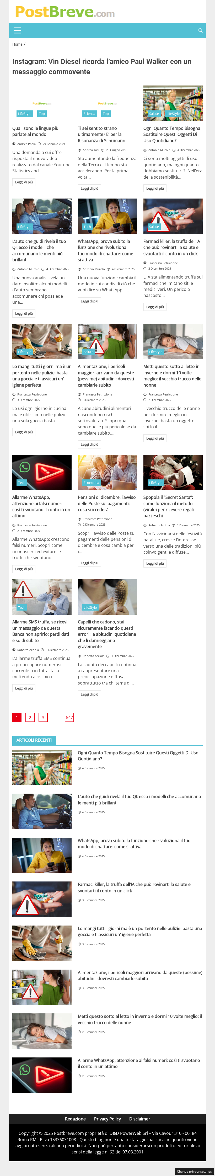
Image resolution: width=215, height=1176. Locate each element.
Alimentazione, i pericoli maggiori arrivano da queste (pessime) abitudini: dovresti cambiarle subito (106, 376)
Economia (91, 482)
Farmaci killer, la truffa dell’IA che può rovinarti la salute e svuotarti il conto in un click (171, 247)
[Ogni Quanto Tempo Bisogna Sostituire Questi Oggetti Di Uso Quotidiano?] (173, 103)
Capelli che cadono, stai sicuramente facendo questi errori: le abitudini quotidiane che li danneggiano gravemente (107, 634)
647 (69, 717)
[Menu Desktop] (17, 30)
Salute (154, 113)
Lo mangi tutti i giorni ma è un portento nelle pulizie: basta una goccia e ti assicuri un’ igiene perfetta (42, 376)
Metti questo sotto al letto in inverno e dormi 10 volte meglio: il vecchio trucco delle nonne (172, 376)
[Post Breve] (64, 11)
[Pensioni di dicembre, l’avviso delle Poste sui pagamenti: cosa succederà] (107, 472)
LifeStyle (24, 113)
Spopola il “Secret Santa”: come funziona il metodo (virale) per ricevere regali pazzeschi (168, 506)
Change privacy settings (194, 1171)
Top (42, 113)
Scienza (89, 113)
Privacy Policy (107, 1119)
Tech (87, 226)
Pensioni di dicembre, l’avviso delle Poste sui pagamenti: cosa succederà (107, 503)
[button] (200, 31)
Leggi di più (24, 182)
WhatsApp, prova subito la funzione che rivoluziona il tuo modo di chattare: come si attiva (105, 250)
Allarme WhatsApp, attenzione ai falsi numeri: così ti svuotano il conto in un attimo (41, 506)
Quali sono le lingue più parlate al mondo (35, 131)
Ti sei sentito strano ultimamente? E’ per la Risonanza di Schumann (101, 134)
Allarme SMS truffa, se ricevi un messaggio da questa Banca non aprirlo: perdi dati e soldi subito (40, 631)
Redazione (75, 1119)
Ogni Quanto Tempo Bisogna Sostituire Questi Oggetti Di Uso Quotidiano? (171, 134)
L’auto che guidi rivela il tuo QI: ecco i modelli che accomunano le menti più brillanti (39, 250)
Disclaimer (139, 1119)
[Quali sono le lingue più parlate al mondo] (42, 103)
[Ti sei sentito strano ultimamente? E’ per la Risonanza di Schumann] (107, 103)
